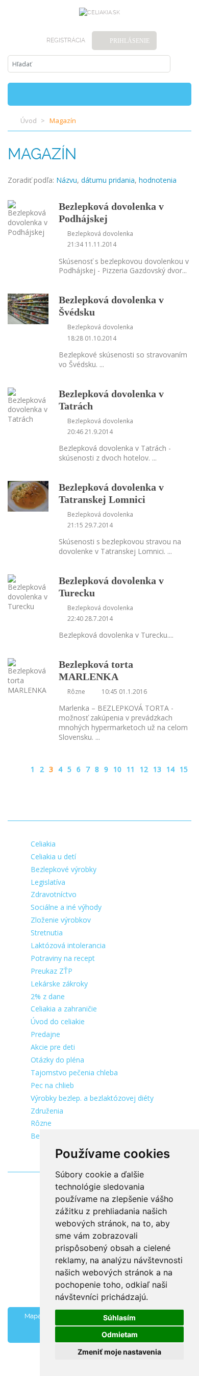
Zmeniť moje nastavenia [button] (119, 1351)
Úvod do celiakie (58, 1021)
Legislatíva (48, 882)
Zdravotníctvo (54, 894)
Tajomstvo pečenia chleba (74, 1072)
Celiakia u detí (53, 856)
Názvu (66, 180)
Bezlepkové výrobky (63, 869)
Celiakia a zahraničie (64, 1008)
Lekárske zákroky (59, 983)
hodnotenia (158, 180)
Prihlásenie (130, 40)
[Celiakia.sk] (99, 13)
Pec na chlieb (52, 1085)
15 (184, 769)
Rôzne (41, 1123)
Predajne (45, 1034)
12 (144, 769)
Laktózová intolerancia (68, 945)
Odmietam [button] (120, 1334)
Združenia (47, 1111)
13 (157, 769)
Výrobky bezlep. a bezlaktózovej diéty (92, 1098)
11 (131, 769)
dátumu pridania (108, 180)
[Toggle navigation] (179, 94)
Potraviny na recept (63, 958)
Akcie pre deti (53, 1047)
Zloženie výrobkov (61, 920)
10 (117, 769)
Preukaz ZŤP (51, 971)
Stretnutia (47, 932)
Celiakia (43, 844)
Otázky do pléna (57, 1060)
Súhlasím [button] (119, 1317)
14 (170, 769)
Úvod (28, 120)
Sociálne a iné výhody (66, 907)
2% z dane (48, 996)
